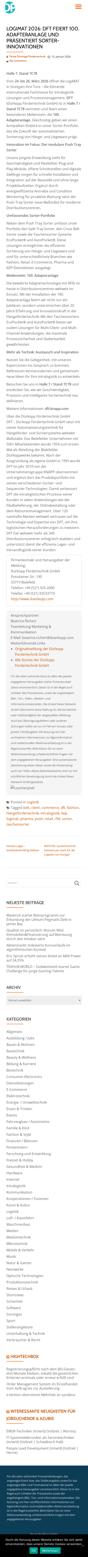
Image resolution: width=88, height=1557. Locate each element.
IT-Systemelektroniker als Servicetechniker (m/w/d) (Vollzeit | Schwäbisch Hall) (40, 1439)
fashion (73, 807)
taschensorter (17, 824)
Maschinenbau (18, 1224)
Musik (11, 1256)
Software (13, 1307)
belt (26, 807)
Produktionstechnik (22, 1282)
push (39, 818)
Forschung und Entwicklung (28, 1153)
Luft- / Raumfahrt (20, 1218)
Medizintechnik (18, 1237)
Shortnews (15, 1295)
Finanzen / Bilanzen (22, 1141)
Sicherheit (14, 1301)
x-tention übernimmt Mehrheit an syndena (40, 1394)
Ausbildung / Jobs (20, 1038)
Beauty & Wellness (21, 1057)
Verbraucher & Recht (23, 1340)
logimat (12, 818)
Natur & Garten (18, 1263)
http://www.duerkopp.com (32, 599)
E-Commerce (16, 1089)
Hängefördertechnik (22, 813)
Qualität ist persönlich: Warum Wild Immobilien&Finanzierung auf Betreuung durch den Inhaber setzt (39, 934)
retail (49, 818)
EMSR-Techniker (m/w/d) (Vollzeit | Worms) (41, 1431)
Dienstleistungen (20, 1083)
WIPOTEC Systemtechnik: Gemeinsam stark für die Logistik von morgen (60, 850)
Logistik (33, 802)
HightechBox (24, 1356)
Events (11, 1115)
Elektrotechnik (17, 1096)
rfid (57, 818)
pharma (26, 818)
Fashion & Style (18, 1134)
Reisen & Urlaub (19, 1288)
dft (63, 807)
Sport (10, 1320)
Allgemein (14, 1031)
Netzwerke (14, 1269)
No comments (18, 61)
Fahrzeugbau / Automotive (27, 1121)
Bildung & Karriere (21, 1063)
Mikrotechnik (16, 1243)
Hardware (14, 1173)
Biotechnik (14, 1070)
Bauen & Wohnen (20, 1044)
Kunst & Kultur (18, 1205)
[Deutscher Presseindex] (10, 7)
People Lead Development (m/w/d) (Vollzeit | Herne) (42, 1450)
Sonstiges (14, 1314)
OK (34, 1550)
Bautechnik (15, 1051)
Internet (12, 1179)
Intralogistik (15, 1185)
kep (64, 813)
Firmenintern (17, 1147)
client (35, 807)
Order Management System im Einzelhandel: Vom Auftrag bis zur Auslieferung (42, 1386)
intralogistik (50, 813)
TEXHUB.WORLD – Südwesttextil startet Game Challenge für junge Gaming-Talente (43, 968)
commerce (50, 807)
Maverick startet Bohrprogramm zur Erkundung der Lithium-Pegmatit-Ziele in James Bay (39, 919)
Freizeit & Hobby (19, 1160)
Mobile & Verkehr (20, 1250)
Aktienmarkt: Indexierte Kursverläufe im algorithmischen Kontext (38, 947)
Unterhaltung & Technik (25, 1333)
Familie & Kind (17, 1128)
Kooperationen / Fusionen (27, 1198)
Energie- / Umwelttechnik (26, 1102)
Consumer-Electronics (24, 1076)
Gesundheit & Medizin (24, 1166)
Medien (12, 1230)
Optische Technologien (24, 1275)
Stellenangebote (19, 1327)
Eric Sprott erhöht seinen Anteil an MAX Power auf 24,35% (43, 958)
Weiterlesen (50, 1550)
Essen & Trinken (19, 1108)
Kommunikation (19, 1192)
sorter (67, 818)
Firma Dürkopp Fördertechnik (27, 56)
